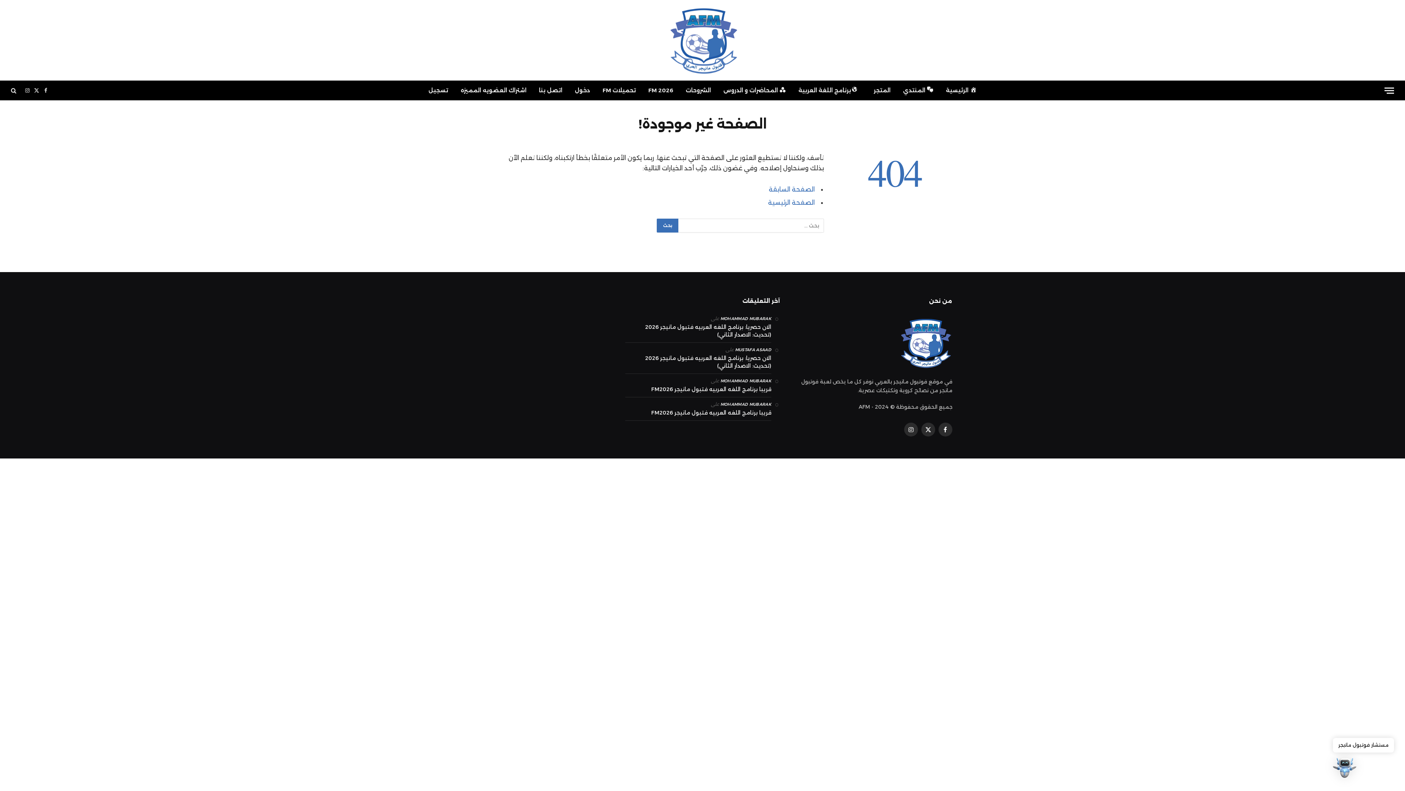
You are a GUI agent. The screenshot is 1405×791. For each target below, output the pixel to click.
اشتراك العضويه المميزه (494, 90)
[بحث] (14, 90)
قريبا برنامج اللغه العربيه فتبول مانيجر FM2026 (711, 389)
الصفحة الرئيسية (791, 202)
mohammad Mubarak (745, 318)
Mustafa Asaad (753, 349)
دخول (582, 90)
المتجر (882, 90)
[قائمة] (1389, 90)
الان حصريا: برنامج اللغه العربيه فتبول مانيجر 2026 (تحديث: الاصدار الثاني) (708, 331)
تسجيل (438, 90)
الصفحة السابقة (792, 189)
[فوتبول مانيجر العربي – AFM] (702, 40)
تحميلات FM (619, 90)
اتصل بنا (550, 90)
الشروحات (698, 90)
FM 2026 (660, 90)
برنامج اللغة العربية (824, 90)
